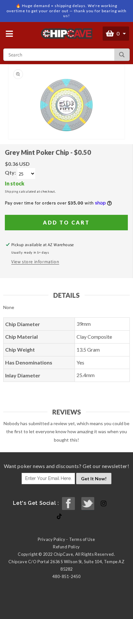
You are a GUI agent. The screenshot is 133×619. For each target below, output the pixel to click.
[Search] (121, 55)
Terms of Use (82, 539)
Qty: (10, 172)
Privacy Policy (51, 539)
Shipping (11, 191)
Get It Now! (94, 478)
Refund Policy (66, 546)
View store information (35, 262)
